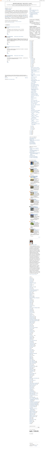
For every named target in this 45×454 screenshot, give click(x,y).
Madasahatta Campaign (33, 353)
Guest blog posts (32, 331)
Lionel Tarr (31, 349)
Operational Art (31, 374)
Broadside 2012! (33, 83)
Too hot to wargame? (33, 82)
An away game (33, 109)
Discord (30, 313)
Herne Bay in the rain (33, 118)
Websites (31, 418)
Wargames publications (32, 416)
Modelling (31, 368)
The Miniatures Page (32, 155)
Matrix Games (31, 355)
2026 (31, 41)
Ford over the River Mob (34, 100)
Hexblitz (31, 333)
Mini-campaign (31, 365)
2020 (31, 48)
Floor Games (31, 326)
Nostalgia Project (32, 371)
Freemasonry (31, 328)
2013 (31, 56)
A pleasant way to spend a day (35, 95)
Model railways (31, 367)
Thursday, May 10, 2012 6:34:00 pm (18, 36)
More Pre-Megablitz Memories (35, 84)
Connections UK (32, 305)
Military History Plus (32, 363)
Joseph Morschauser (32, 343)
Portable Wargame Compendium (34, 383)
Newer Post (6, 77)
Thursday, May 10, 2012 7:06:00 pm (15, 46)
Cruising (31, 308)
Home (16, 77)
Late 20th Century (32, 346)
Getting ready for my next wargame (35, 110)
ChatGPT (31, 302)
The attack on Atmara (33, 79)
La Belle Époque (32, 344)
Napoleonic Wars (32, 369)
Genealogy (31, 329)
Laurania (31, 347)
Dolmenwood (31, 314)
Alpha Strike (35, 169)
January (32, 129)
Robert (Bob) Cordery (10, 36)
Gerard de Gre (31, 330)
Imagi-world (31, 336)
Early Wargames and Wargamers (34, 319)
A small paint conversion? (34, 93)
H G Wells (31, 332)
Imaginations (31, 337)
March (32, 127)
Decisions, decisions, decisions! (35, 67)
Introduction (31, 339)
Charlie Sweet (31, 301)
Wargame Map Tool (32, 413)
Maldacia (31, 354)
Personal (31, 379)
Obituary (31, 372)
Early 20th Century (32, 318)
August (32, 63)
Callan (30, 298)
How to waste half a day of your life (35, 68)
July (31, 64)
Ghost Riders (35, 185)
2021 (31, 47)
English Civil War (32, 322)
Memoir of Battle (32, 360)
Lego (30, 348)
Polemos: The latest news (34, 102)
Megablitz (31, 357)
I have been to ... (32, 335)
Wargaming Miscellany (22, 3)
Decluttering (31, 310)
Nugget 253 (32, 96)
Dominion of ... (31, 315)
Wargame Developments (33, 411)
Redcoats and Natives (32, 385)
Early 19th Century (32, 317)
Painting (31, 376)
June (32, 65)
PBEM (30, 377)
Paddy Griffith (31, 375)
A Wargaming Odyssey (33, 161)
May (31, 66)
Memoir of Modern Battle (33, 362)
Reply (7, 34)
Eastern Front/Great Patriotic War (34, 320)
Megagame (31, 358)
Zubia (30, 423)
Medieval (31, 356)
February (32, 128)
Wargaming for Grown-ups (34, 191)
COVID (30, 306)
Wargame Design (32, 410)
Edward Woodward (32, 321)
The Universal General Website (33, 156)
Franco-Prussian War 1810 (33, 327)
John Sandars (31, 342)
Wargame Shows (32, 414)
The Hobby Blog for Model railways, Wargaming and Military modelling (34, 177)
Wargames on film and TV (33, 415)
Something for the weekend (34, 94)
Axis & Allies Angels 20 (34, 103)
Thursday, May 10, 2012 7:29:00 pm (18, 55)
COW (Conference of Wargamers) (34, 307)
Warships (31, 417)
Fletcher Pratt (31, 325)
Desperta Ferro (31, 311)
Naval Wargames (32, 370)
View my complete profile (33, 274)
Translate (35, 445)
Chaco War (31, 300)
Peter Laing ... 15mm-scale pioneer (35, 104)
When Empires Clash (32, 419)
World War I (31, 420)
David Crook (8, 46)
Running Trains (36, 178)
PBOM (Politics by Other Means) (34, 378)
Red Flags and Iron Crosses (33, 384)
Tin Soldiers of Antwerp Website (34, 157)
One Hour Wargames (32, 373)
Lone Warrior (31, 352)
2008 (31, 134)
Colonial (31, 303)
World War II (31, 421)
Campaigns (31, 299)
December (32, 58)
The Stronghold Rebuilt (33, 168)
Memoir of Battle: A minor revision (35, 101)
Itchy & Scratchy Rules (32, 340)
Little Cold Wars (32, 350)
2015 (31, 54)
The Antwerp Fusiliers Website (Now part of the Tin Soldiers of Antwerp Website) (35, 154)
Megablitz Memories (33, 92)
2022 (31, 46)
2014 (31, 55)
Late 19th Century (32, 345)
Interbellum (31, 338)
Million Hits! (31, 364)
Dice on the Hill (31, 312)
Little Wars (31, 351)
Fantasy (31, 324)
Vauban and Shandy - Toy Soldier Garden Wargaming (34, 207)
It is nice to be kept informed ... (35, 111)
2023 (31, 45)
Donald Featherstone (32, 316)
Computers (31, 304)
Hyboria (30, 334)
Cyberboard (31, 309)
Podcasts (31, 381)
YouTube (31, 422)
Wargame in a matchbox (33, 412)
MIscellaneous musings (33, 366)
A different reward (8, 9)
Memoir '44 (31, 359)
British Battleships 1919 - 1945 (35, 85)
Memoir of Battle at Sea (33, 361)
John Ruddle (31, 341)
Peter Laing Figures (32, 380)
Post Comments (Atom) (11, 79)
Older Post (26, 77)
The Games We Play (33, 199)
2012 (31, 57)
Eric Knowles (31, 323)
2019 (31, 49)
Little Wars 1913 (32, 221)
